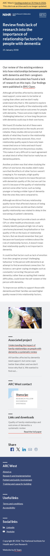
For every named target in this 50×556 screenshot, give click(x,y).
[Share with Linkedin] (24, 449)
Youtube (10, 531)
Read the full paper (33, 431)
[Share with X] (18, 449)
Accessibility (9, 507)
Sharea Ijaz (22, 394)
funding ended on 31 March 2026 (30, 2)
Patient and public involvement (17, 479)
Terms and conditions (13, 503)
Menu (43, 15)
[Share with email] (30, 449)
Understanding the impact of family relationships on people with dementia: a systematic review (24, 348)
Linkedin (10, 527)
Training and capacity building (17, 483)
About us (7, 471)
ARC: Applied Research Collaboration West (17, 15)
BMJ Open (29, 86)
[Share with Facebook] (12, 449)
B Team (18, 549)
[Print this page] (36, 449)
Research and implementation (17, 475)
